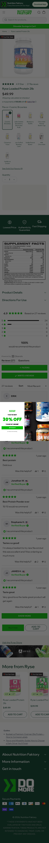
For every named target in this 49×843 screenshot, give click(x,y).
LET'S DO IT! (12, 428)
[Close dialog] (48, 403)
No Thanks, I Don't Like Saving (12, 431)
